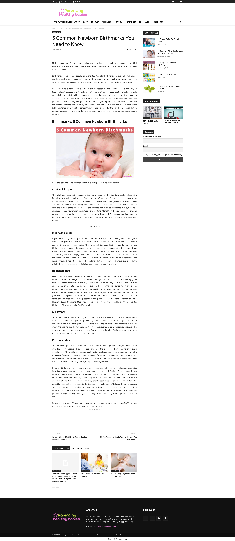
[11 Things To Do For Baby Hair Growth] (149, 42)
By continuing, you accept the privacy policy (164, 155)
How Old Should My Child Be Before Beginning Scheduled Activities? (70, 438)
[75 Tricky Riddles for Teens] (152, 112)
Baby (85, 22)
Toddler (95, 22)
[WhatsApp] (86, 54)
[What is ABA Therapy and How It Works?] (94, 462)
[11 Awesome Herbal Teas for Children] (149, 89)
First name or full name (152, 137)
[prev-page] (53, 486)
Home (54, 29)
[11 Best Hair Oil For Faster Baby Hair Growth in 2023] (149, 54)
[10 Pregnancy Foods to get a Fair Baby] (149, 65)
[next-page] (57, 486)
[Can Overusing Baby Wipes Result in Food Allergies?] (124, 462)
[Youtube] (181, 1)
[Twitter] (177, 1)
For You (118, 22)
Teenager (106, 22)
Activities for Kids (170, 117)
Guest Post (157, 22)
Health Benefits (133, 22)
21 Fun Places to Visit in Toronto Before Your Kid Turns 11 (118, 438)
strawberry (57, 98)
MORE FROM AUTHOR (80, 448)
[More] (92, 54)
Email (145, 146)
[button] (180, 22)
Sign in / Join (76, 2)
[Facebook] (169, 1)
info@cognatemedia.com (106, 526)
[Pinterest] (173, 1)
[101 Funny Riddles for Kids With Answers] (173, 112)
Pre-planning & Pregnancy (67, 22)
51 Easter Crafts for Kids (167, 74)
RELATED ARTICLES (61, 448)
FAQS (146, 22)
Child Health (63, 29)
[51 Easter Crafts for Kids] (149, 77)
